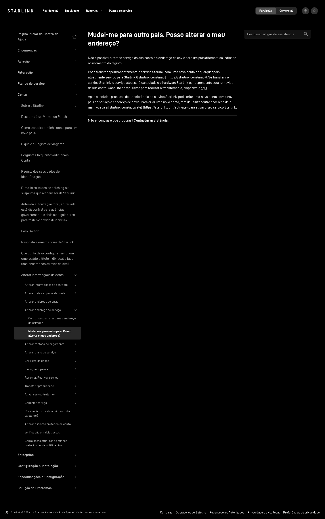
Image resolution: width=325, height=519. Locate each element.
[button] (47, 50)
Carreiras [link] (166, 512)
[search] (306, 34)
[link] (20, 11)
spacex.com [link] (100, 512)
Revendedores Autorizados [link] (227, 512)
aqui (204, 88)
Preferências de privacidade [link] (301, 512)
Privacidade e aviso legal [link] (264, 512)
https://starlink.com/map (186, 77)
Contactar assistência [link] (151, 120)
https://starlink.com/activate (165, 107)
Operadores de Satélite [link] (191, 512)
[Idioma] (305, 10)
